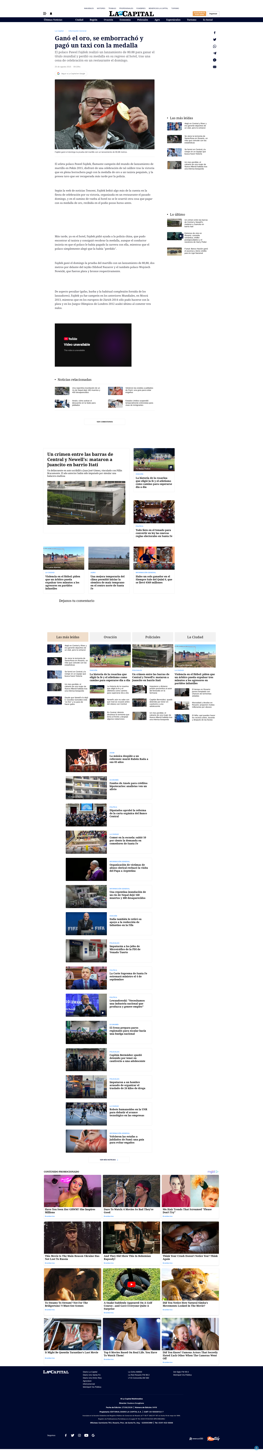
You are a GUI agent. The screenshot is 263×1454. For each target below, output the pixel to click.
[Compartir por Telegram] (214, 53)
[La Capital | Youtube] (86, 1435)
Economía (125, 20)
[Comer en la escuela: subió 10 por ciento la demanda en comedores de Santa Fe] (109, 842)
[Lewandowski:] (109, 1005)
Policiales (142, 20)
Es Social (208, 20)
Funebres (140, 8)
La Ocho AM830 (135, 1372)
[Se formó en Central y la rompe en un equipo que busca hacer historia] (187, 152)
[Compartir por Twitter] (214, 39)
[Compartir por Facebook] (214, 32)
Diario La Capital (90, 1372)
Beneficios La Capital (158, 8)
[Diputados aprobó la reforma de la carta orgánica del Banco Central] (109, 815)
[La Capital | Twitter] (72, 1435)
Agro (157, 20)
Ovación (108, 20)
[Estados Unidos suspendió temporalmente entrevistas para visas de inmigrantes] (131, 404)
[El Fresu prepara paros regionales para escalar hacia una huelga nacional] (109, 1032)
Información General (77, 31)
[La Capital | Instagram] (79, 1435)
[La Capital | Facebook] (65, 1435)
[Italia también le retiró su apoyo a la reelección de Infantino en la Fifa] (109, 923)
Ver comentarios (105, 422)
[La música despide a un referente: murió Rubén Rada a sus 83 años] (109, 760)
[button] (44, 13)
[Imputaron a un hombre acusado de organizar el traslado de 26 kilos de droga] (109, 1086)
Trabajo (112, 8)
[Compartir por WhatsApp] (214, 46)
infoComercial (89, 1384)
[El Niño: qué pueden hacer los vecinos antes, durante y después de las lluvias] (195, 718)
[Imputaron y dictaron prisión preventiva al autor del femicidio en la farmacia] (152, 689)
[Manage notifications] (256, 1448)
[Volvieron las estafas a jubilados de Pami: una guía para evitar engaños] (131, 391)
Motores (101, 8)
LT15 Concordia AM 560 (138, 1378)
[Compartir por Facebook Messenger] (214, 60)
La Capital (59, 31)
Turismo (175, 8)
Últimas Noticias (53, 20)
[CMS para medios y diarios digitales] (196, 1438)
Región (93, 20)
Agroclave (87, 1381)
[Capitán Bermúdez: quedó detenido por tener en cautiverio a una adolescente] (152, 702)
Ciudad (79, 20)
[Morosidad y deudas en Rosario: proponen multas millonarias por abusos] (195, 705)
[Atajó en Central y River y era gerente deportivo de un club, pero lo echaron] (187, 126)
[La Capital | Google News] (93, 1435)
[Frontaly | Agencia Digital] (211, 1439)
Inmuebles (89, 8)
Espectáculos (173, 20)
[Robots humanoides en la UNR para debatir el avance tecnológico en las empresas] (109, 1114)
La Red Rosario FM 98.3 (138, 1375)
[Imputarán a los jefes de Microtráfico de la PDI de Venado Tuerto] (109, 950)
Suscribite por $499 (199, 14)
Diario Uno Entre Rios (92, 1378)
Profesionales (126, 8)
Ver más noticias (108, 1160)
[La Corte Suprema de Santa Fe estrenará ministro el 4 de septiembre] (109, 978)
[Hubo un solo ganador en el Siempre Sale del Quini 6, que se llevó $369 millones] (154, 570)
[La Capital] (131, 13)
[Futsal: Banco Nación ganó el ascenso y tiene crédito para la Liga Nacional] (187, 252)
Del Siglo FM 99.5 (181, 1372)
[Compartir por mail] (214, 67)
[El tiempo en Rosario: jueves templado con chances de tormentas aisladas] (195, 692)
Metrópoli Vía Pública (92, 1387)
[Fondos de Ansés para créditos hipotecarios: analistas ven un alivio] (109, 787)
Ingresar (213, 13)
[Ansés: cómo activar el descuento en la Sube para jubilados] (78, 404)
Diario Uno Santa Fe (92, 1375)
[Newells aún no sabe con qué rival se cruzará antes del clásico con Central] (110, 702)
